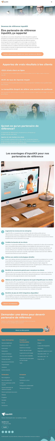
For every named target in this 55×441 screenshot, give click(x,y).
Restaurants (5, 351)
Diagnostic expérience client (45, 351)
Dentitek (4, 400)
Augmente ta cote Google (26, 353)
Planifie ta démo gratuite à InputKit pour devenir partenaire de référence (22, 54)
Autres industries (6, 370)
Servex (3, 402)
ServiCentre (5, 405)
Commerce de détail (7, 356)
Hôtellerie (4, 367)
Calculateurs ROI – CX (43, 353)
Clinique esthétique (6, 353)
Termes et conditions (25, 388)
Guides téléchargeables (44, 345)
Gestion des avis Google (26, 350)
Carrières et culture (24, 380)
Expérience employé (25, 347)
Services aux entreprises (8, 362)
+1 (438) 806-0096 (6, 423)
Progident (4, 397)
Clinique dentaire (6, 359)
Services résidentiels (7, 343)
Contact (22, 383)
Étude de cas (41, 359)
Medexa (4, 394)
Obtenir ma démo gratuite (22, 330)
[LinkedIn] (6, 432)
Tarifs (21, 363)
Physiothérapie (5, 364)
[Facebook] (3, 432)
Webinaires (40, 348)
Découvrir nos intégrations (10, 303)
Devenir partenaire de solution (9, 392)
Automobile (5, 348)
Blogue (39, 343)
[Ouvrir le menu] (51, 2)
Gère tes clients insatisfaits (26, 355)
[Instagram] (9, 432)
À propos (22, 377)
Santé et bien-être (6, 345)
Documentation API (7, 380)
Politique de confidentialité (26, 385)
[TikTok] (12, 432)
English (5, 427)
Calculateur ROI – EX (43, 356)
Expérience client (24, 345)
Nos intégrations (6, 377)
